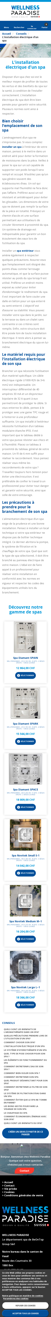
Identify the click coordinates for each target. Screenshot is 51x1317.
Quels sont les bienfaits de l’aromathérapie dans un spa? (21, 1030)
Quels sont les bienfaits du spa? (23, 1123)
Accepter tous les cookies (25, 1313)
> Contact (8, 1185)
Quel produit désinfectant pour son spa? (26, 1082)
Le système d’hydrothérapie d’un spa (25, 1050)
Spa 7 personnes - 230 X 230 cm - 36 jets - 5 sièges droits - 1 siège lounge (25, 991)
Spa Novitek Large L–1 (25, 987)
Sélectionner (27, 675)
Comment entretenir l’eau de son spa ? (23, 1068)
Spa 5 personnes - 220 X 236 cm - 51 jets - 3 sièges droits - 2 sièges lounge (25, 794)
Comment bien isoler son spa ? (22, 1073)
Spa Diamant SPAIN (25, 657)
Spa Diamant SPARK (25, 723)
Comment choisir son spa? (19, 1042)
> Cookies (8, 1192)
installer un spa (12, 146)
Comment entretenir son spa (21, 1076)
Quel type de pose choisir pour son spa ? (24, 1055)
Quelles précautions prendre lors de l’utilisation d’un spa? (25, 1037)
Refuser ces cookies (25, 1305)
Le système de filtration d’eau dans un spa (25, 1095)
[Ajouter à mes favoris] (25, 652)
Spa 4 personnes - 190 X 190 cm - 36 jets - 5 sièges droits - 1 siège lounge (25, 860)
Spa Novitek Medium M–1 (25, 921)
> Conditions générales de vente (22, 1195)
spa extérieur (25, 250)
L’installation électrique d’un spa (24, 1046)
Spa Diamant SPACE (25, 789)
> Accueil (7, 1182)
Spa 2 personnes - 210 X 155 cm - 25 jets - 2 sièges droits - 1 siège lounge (25, 662)
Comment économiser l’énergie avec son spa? (25, 1118)
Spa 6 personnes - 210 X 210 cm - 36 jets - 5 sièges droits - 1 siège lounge (25, 925)
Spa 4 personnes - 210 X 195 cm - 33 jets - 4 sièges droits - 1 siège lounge (25, 728)
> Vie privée (9, 1188)
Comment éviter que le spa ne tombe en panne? (25, 1101)
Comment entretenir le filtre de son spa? (25, 1088)
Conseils (8, 1023)
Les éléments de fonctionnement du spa (25, 1061)
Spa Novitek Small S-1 (25, 855)
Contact (24, 1170)
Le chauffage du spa (15, 1112)
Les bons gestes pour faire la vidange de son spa (21, 1107)
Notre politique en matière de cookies (22, 1295)
